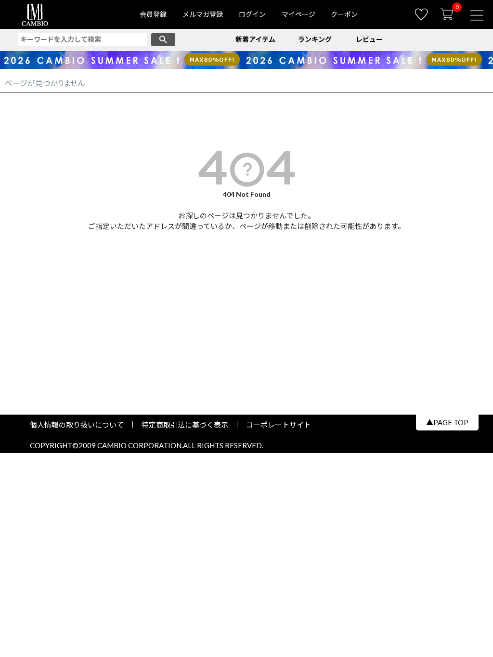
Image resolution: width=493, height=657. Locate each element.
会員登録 (153, 14)
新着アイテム (255, 39)
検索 (163, 39)
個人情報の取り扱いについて (80, 424)
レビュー (369, 39)
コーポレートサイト (275, 424)
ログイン (252, 14)
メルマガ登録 (202, 14)
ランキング (315, 39)
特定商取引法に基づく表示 (184, 424)
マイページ (298, 14)
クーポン (344, 14)
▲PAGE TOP (447, 422)
